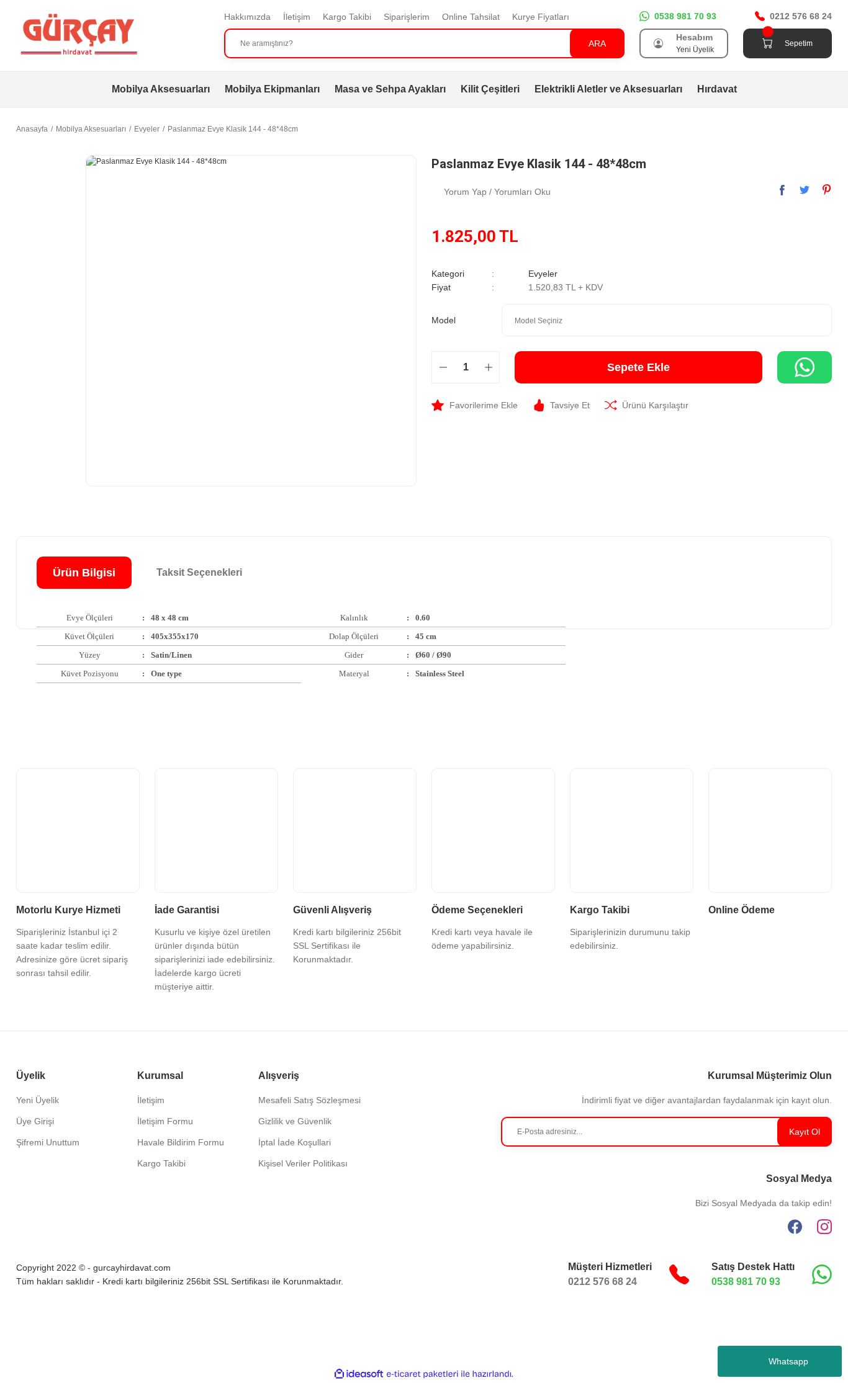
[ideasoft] (359, 1374)
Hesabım (694, 37)
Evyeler (542, 274)
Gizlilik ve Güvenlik (295, 1121)
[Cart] (767, 43)
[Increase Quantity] (488, 367)
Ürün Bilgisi (84, 572)
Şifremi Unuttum (47, 1142)
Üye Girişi (35, 1121)
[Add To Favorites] (474, 405)
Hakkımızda (247, 17)
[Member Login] (659, 43)
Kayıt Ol (804, 1132)
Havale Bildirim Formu (180, 1142)
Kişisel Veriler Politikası (303, 1163)
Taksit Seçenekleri (199, 572)
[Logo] (78, 34)
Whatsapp (788, 1361)
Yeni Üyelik (695, 49)
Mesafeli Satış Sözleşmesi (309, 1100)
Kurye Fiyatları (540, 17)
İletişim (296, 17)
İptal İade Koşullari (294, 1142)
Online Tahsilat (471, 17)
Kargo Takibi (347, 17)
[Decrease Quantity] (443, 367)
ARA (597, 43)
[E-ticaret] (422, 1373)
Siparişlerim (407, 17)
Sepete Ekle (638, 367)
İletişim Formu (165, 1121)
